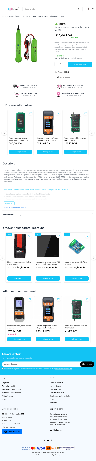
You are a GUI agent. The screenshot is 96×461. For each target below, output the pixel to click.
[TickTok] (51, 440)
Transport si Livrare (56, 383)
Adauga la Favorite (63, 77)
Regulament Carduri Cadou (11, 389)
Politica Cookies (7, 396)
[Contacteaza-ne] (89, 9)
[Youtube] (48, 440)
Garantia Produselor (57, 393)
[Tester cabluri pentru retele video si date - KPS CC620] (21, 123)
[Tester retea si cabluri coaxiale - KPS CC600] (75, 123)
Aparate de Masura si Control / (20, 16)
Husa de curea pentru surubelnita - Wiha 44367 (19, 263)
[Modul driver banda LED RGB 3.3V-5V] (76, 246)
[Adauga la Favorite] (30, 113)
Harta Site (53, 403)
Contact (4, 399)
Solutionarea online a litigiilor (60, 396)
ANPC (52, 399)
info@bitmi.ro (57, 430)
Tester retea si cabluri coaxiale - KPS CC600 (75, 139)
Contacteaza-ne (14, 432)
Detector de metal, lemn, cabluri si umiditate (19, 326)
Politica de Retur (55, 389)
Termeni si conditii (8, 386)
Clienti (52, 378)
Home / (5, 16)
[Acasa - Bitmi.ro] (13, 9)
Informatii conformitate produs (15, 207)
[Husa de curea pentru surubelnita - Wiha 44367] (19, 246)
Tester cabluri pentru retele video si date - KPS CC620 (19, 139)
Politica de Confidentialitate (63, 369)
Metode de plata (56, 386)
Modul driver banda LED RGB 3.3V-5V (76, 263)
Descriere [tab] (9, 163)
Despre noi (5, 383)
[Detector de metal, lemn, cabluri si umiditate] (19, 309)
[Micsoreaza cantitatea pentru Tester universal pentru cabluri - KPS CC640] (56, 64)
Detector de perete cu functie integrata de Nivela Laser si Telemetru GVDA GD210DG (47, 139)
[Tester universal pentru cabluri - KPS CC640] (26, 44)
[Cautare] (80, 9)
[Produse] (4, 9)
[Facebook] (44, 440)
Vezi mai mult (9, 203)
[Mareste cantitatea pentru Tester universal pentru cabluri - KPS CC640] (65, 64)
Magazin (5, 378)
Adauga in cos (80, 64)
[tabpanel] (26, 44)
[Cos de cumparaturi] (93, 9)
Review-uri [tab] (11, 214)
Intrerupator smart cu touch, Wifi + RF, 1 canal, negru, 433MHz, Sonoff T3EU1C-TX (48, 263)
